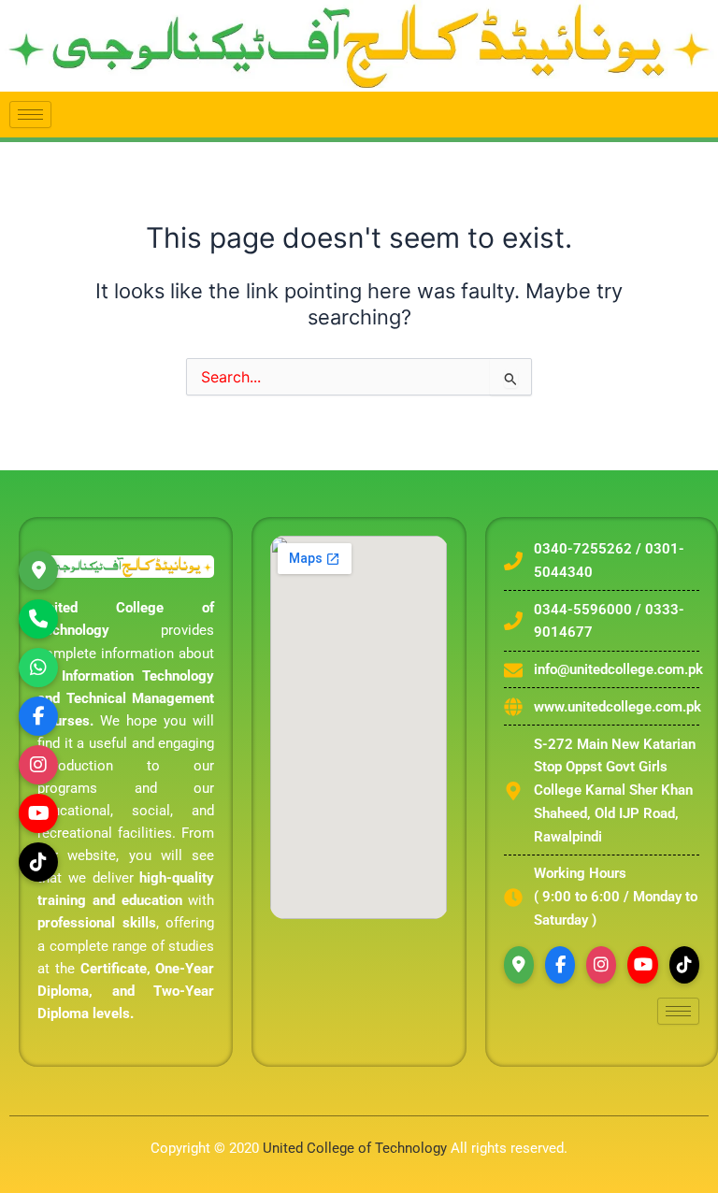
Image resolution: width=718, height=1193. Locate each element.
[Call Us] (38, 619)
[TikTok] (38, 862)
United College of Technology (355, 1148)
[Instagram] (38, 764)
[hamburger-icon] (30, 114)
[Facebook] (560, 965)
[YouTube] (642, 965)
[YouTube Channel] (38, 813)
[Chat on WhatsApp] (38, 667)
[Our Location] (38, 570)
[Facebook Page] (38, 716)
